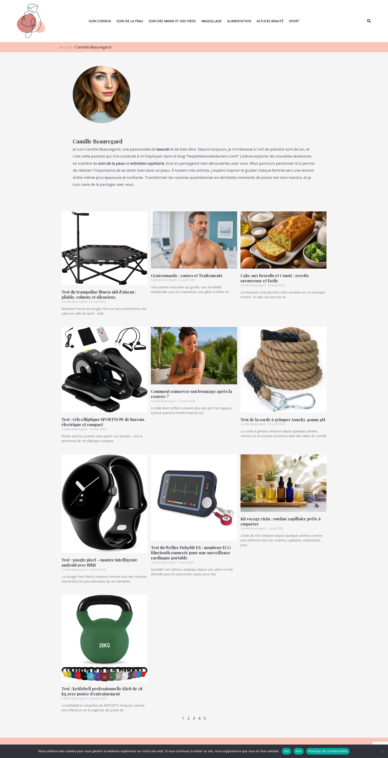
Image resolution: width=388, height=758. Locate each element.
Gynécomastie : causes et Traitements (186, 275)
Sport (294, 21)
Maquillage (211, 21)
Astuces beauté (270, 21)
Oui (286, 751)
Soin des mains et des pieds (172, 21)
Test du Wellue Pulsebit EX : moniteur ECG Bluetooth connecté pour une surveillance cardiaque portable (191, 553)
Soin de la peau (130, 21)
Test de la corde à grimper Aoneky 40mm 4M (282, 419)
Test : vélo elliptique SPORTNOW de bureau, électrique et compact (103, 422)
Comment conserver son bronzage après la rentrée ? (191, 394)
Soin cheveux (100, 21)
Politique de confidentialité (327, 751)
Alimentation (239, 21)
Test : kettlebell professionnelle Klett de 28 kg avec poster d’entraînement (102, 691)
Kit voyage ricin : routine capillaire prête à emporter (280, 521)
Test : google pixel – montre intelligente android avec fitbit (99, 562)
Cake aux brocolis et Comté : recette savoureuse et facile (274, 278)
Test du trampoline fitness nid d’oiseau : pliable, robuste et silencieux (99, 294)
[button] (369, 21)
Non (299, 751)
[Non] (382, 751)
